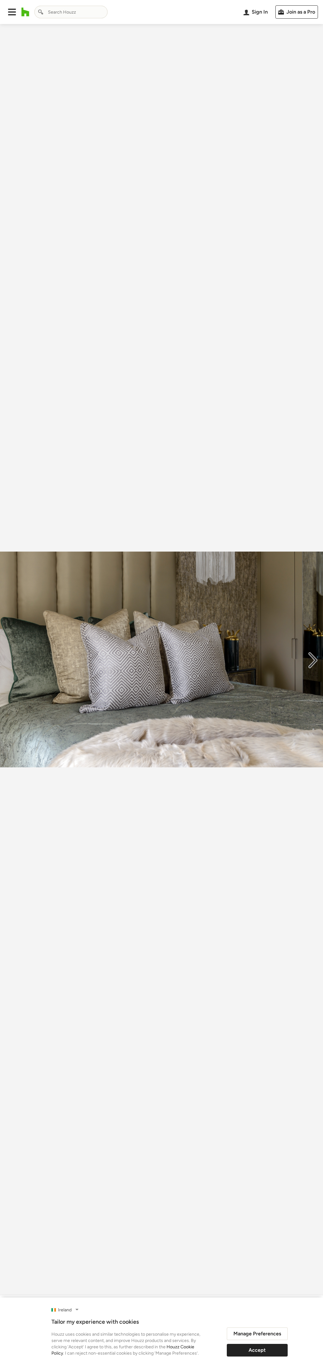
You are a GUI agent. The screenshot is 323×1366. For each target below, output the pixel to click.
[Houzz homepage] (25, 12)
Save (182, 1283)
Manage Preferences (257, 1334)
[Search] (40, 12)
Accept (257, 1350)
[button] (12, 12)
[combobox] (71, 12)
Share (149, 1283)
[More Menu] (311, 1283)
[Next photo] (312, 659)
